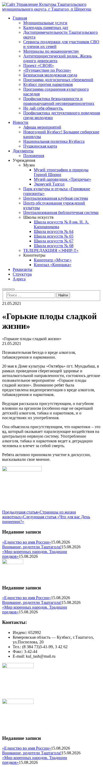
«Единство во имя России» (26, 542)
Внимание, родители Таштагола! (32, 547)
